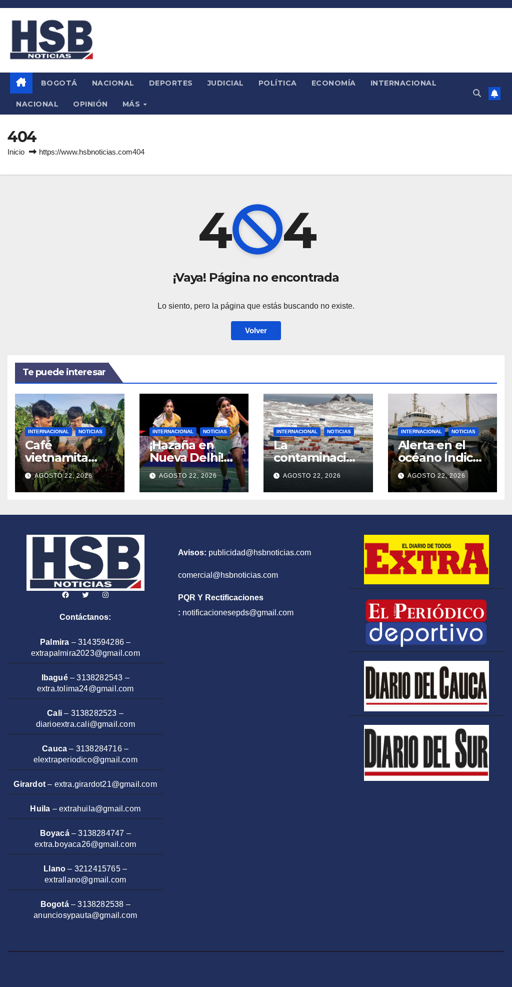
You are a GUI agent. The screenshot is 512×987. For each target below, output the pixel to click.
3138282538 (101, 904)
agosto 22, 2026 (63, 475)
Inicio (16, 152)
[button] (477, 93)
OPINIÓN (90, 104)
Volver (256, 330)
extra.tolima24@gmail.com (85, 688)
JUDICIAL (226, 83)
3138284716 (99, 748)
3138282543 (99, 677)
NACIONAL (113, 83)
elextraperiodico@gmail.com (86, 759)
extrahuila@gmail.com (99, 808)
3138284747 (101, 833)
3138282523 (94, 713)
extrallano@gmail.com (85, 879)
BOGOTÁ (59, 83)
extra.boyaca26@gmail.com (85, 844)
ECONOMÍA (334, 83)
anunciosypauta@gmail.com (85, 915)
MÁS (132, 104)
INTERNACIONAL (403, 83)
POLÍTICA (277, 83)
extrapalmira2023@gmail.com (85, 653)
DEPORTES (171, 83)
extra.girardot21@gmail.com (105, 784)
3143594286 (101, 642)
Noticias (90, 431)
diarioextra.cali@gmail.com (85, 724)
